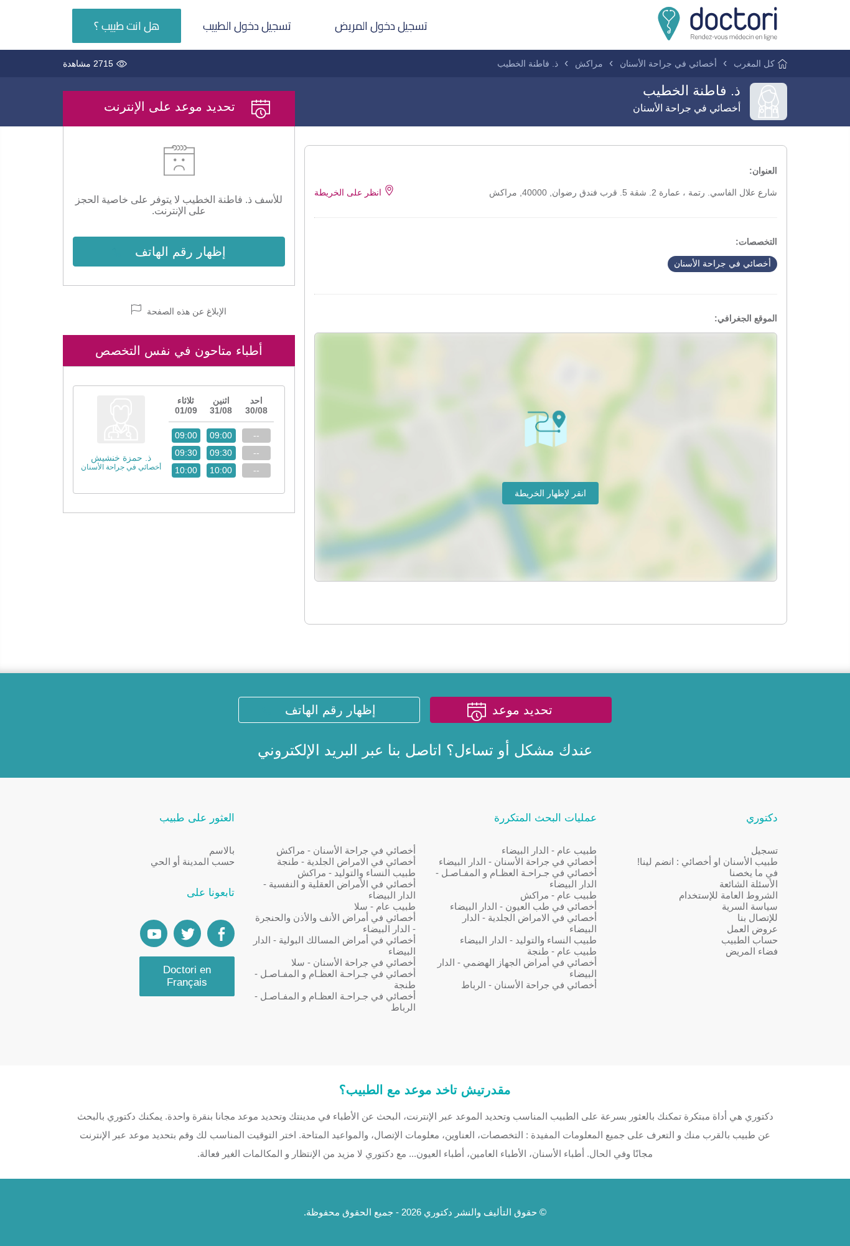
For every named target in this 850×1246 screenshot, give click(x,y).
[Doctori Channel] (153, 933)
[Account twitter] (187, 933)
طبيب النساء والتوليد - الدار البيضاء (528, 940)
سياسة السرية (750, 906)
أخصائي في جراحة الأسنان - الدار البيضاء (518, 861)
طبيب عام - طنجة (562, 951)
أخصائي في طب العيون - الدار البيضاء (523, 906)
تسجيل (764, 850)
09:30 (221, 453)
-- (256, 435)
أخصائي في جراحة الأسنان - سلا (353, 962)
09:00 (221, 435)
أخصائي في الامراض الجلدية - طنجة (346, 861)
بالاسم (222, 850)
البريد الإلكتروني (308, 750)
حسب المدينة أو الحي (193, 861)
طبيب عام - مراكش (558, 895)
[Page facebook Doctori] (221, 933)
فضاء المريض (752, 951)
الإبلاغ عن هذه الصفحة (185, 311)
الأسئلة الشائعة (748, 884)
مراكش (589, 63)
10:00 (221, 470)
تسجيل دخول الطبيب (247, 26)
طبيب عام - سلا (385, 906)
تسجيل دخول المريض (381, 26)
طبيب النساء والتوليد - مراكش (356, 872)
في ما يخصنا (753, 872)
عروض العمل (752, 928)
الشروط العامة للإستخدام (728, 895)
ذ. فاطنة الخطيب (527, 63)
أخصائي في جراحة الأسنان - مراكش (346, 850)
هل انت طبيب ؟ (126, 26)
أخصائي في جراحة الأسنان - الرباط (529, 984)
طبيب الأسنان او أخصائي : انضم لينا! (707, 861)
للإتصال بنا (757, 917)
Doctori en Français (187, 976)
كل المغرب (754, 63)
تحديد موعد (522, 710)
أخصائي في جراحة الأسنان (668, 63)
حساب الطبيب (749, 940)
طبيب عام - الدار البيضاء (549, 850)
